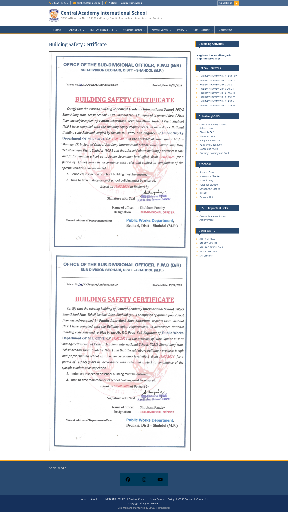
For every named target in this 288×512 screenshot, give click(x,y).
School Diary (206, 180)
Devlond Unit (207, 197)
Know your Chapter (210, 176)
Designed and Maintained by (133, 507)
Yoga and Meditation (211, 144)
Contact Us (225, 30)
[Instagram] (144, 479)
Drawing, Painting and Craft (214, 153)
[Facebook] (128, 479)
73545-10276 (60, 2)
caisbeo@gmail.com (88, 2)
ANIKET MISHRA (208, 243)
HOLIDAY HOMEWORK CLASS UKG (219, 80)
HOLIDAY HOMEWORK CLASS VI (217, 105)
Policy (180, 30)
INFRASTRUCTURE (102, 30)
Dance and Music (209, 148)
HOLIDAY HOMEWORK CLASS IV (217, 97)
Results (203, 193)
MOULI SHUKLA (208, 251)
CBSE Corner (202, 30)
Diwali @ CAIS (207, 132)
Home (57, 30)
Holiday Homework (131, 2)
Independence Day (210, 140)
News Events (160, 30)
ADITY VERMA (207, 239)
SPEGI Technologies (159, 507)
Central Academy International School (104, 13)
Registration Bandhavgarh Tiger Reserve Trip (214, 52)
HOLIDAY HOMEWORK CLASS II (217, 88)
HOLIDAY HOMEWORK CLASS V (217, 101)
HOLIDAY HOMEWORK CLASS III (217, 92)
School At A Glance (210, 188)
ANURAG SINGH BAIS (211, 247)
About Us (75, 30)
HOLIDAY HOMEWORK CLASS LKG (218, 76)
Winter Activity (207, 136)
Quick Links (225, 2)
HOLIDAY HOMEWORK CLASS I (216, 84)
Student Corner (132, 30)
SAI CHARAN (206, 255)
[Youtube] (160, 479)
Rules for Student (209, 184)
